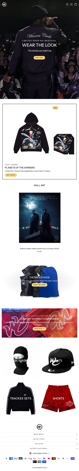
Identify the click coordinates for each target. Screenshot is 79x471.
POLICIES (39, 444)
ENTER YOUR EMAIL (39, 448)
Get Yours (11, 175)
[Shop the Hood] (39, 281)
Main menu (39, 434)
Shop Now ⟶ (39, 328)
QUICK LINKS (39, 439)
